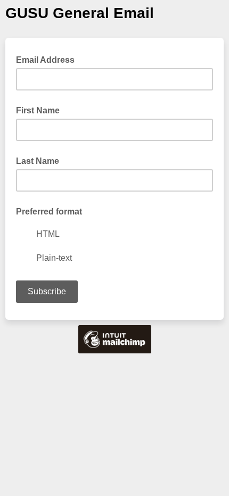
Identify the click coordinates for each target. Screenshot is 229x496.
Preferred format (49, 211)
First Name (38, 110)
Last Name (37, 161)
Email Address (48, 59)
